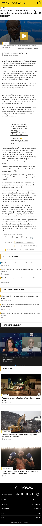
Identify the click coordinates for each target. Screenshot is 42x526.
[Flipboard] (27, 494)
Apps (39, 513)
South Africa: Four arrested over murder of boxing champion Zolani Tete (20, 472)
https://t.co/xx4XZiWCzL (18, 133)
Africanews (29, 249)
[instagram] (37, 494)
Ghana (6, 43)
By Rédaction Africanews (10, 53)
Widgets (3, 517)
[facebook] (32, 494)
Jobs (2, 513)
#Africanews (24, 135)
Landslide (6, 431)
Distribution (5, 509)
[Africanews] (14, 3)
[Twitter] (22, 494)
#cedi (18, 135)
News (3, 8)
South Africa (7, 468)
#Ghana (13, 135)
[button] (24, 36)
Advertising (37, 509)
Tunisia (5, 395)
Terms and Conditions (34, 500)
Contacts (4, 504)
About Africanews (7, 500)
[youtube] (17, 494)
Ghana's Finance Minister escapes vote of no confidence (18, 263)
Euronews (38, 517)
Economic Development (24, 242)
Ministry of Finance (14, 249)
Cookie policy (36, 504)
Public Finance (29, 246)
